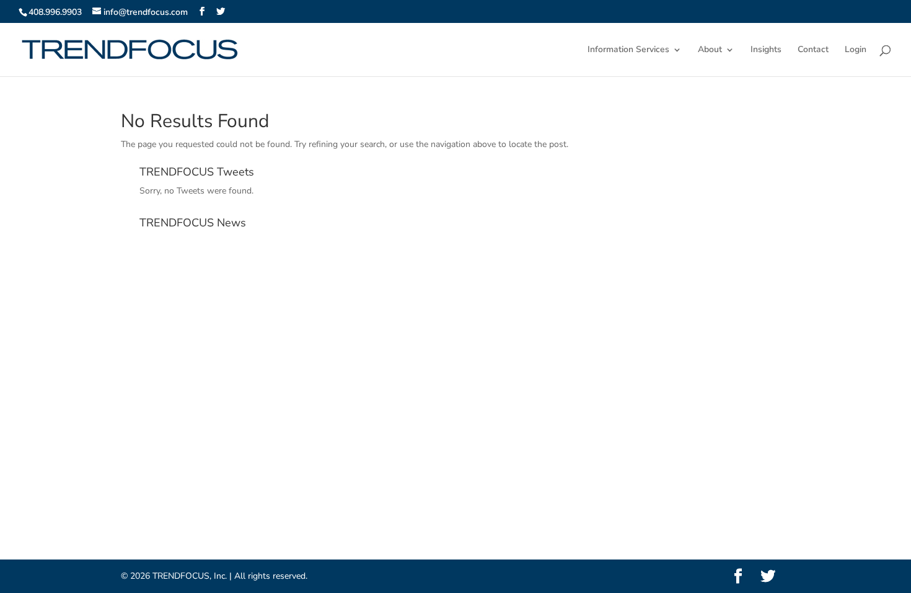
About (710, 50)
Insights (765, 50)
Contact (813, 50)
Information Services (628, 50)
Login (855, 50)
